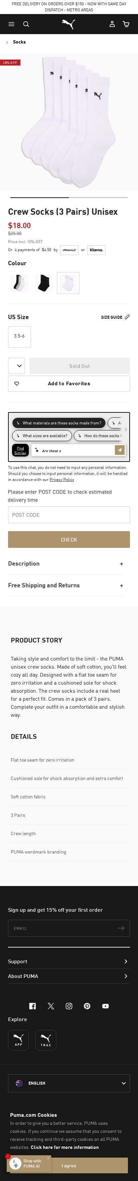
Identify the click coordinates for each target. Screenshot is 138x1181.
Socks (19, 41)
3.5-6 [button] (19, 335)
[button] (13, 24)
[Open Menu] (13, 24)
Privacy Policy (62, 479)
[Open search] (26, 24)
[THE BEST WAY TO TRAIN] (46, 1040)
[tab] (39, 197)
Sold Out (79, 366)
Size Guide (112, 317)
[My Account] (112, 24)
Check (69, 539)
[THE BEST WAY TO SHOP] (18, 1040)
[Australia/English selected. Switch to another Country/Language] (69, 1083)
